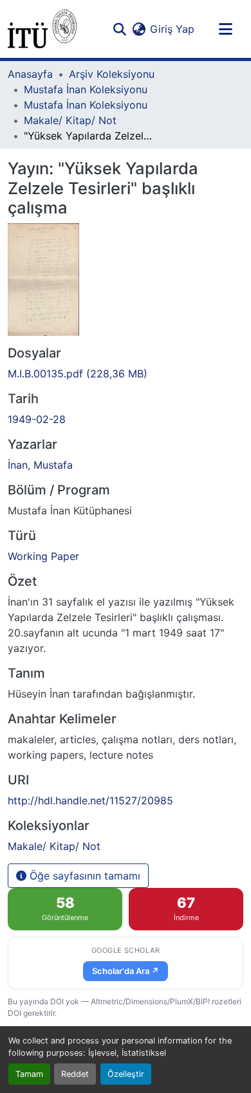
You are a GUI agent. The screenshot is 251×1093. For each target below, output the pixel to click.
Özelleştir (125, 1074)
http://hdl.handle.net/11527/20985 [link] (90, 800)
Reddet (75, 1074)
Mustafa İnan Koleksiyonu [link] (85, 89)
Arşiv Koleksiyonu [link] (111, 74)
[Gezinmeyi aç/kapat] (225, 29)
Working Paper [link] (43, 556)
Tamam (29, 1074)
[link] (125, 373)
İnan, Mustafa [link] (40, 464)
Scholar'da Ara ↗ (125, 971)
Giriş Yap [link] (172, 29)
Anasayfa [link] (30, 74)
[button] (42, 29)
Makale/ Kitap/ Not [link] (70, 120)
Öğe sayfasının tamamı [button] (83, 875)
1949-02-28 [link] (37, 419)
